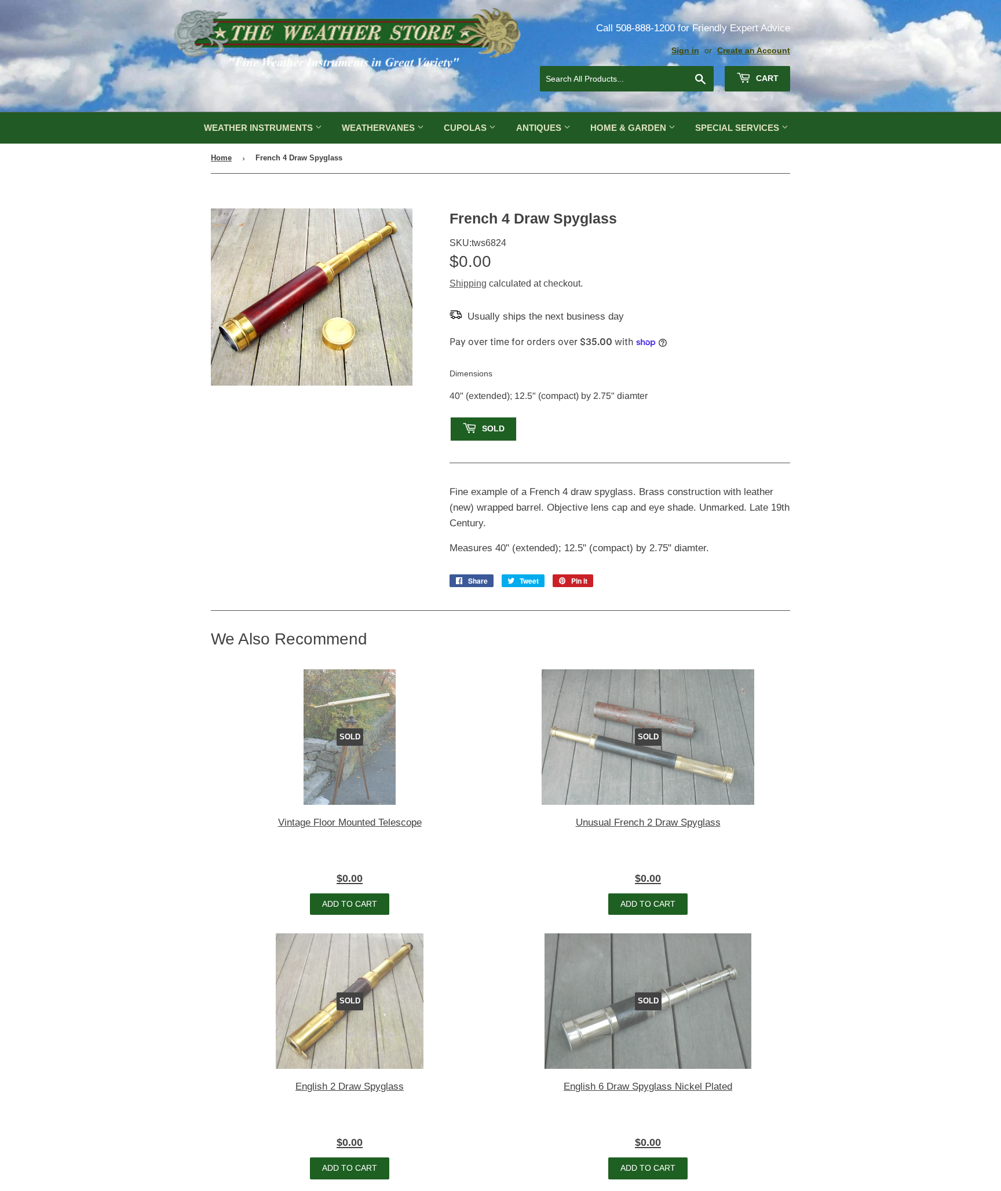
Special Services (738, 128)
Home (221, 157)
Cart (766, 78)
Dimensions (471, 373)
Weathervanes (379, 128)
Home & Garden (629, 128)
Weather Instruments (259, 128)
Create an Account (753, 50)
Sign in (685, 50)
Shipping (468, 283)
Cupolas (466, 128)
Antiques (540, 128)
